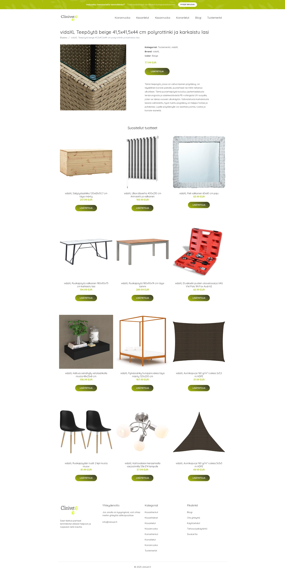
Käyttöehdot (193, 523)
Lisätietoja (157, 71)
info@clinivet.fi (109, 522)
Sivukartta (192, 534)
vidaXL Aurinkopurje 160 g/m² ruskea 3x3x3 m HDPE (199, 465)
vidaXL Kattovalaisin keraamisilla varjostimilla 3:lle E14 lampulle (142, 465)
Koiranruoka (122, 17)
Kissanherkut (151, 512)
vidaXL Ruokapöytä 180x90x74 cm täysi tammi (142, 285)
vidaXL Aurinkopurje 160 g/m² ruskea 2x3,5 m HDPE (199, 375)
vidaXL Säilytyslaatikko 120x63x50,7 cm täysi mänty (86, 195)
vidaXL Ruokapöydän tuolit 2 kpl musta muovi (86, 465)
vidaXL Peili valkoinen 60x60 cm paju (199, 193)
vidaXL (174, 47)
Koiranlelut (182, 17)
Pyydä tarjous (187, 4)
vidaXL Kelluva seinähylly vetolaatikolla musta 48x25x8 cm (86, 375)
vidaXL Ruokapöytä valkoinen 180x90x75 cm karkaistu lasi (86, 285)
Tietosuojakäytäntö (197, 528)
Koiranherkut (151, 534)
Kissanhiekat (151, 517)
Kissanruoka (162, 17)
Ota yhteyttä (193, 517)
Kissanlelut (142, 17)
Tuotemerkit (214, 17)
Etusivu (63, 37)
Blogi (198, 17)
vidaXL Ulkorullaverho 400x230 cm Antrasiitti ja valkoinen (142, 195)
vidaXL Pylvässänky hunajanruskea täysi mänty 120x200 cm (142, 375)
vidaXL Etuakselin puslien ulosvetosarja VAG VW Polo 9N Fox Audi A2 (199, 285)
